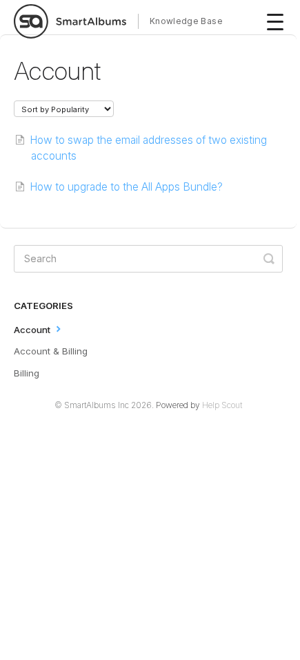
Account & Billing (51, 350)
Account (33, 328)
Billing (26, 373)
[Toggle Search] (268, 259)
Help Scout (222, 405)
